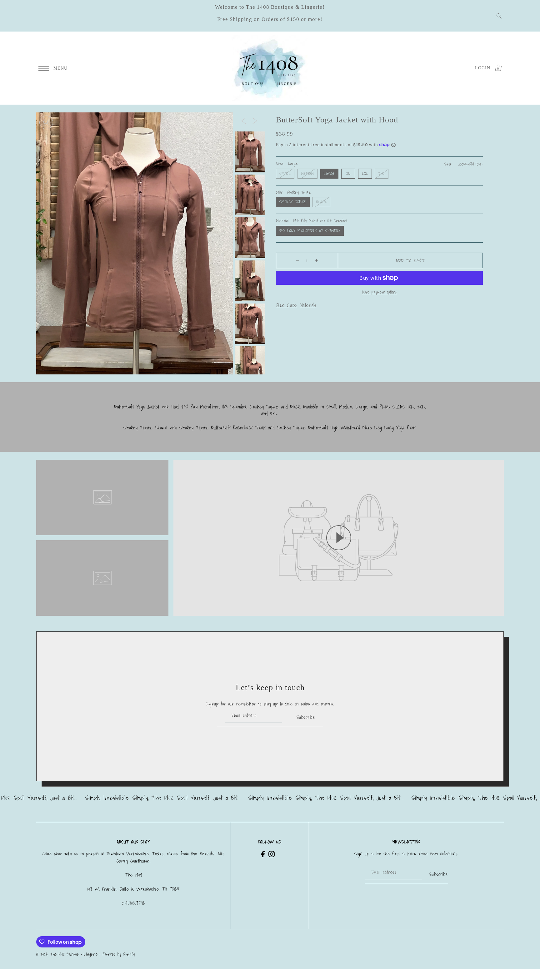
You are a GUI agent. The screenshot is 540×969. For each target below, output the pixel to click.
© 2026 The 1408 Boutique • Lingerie (67, 954)
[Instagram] (271, 853)
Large (329, 173)
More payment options (379, 292)
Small (285, 173)
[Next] (254, 120)
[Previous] (243, 120)
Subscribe (306, 717)
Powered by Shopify (118, 954)
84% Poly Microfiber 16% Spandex (310, 230)
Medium (307, 173)
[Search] (499, 16)
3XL (381, 173)
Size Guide (286, 305)
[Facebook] (263, 853)
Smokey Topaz (292, 202)
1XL (348, 173)
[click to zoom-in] (46, 122)
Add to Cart (410, 260)
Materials (308, 305)
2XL (365, 173)
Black (321, 202)
